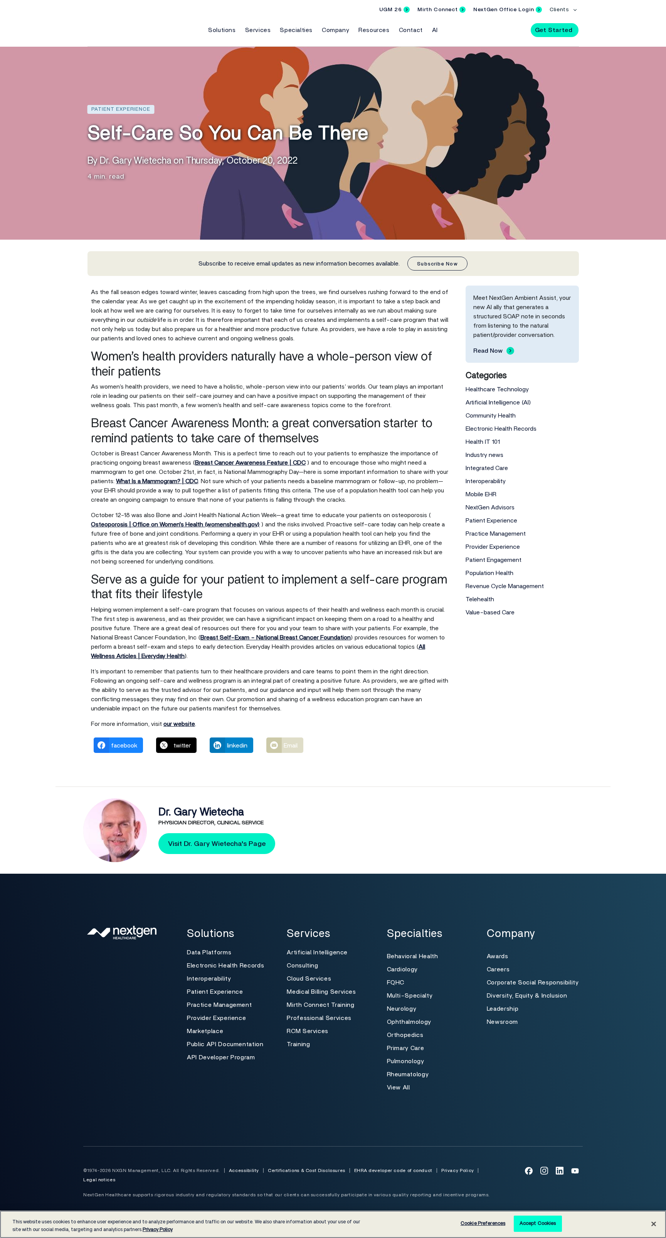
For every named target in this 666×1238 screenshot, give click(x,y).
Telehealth (480, 599)
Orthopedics (405, 1035)
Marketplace (205, 1031)
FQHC (396, 982)
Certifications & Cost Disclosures (306, 1170)
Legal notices (99, 1179)
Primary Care (405, 1048)
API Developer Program (221, 1057)
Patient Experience (491, 521)
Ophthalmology (409, 1022)
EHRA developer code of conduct (393, 1170)
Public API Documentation (225, 1044)
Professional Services (319, 1018)
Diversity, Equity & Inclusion (527, 996)
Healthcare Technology (497, 389)
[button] (518, 30)
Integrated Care (487, 468)
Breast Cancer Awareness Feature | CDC (250, 463)
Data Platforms (209, 952)
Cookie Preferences (483, 1223)
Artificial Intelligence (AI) (498, 402)
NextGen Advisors (490, 507)
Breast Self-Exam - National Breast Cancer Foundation (275, 637)
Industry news (484, 455)
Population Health (489, 573)
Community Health (491, 416)
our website (179, 724)
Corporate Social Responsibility (533, 982)
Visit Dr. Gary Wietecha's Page (217, 844)
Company (335, 30)
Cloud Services (309, 979)
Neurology (402, 1009)
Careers (498, 969)
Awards (497, 956)
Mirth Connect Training (320, 1005)
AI (435, 30)
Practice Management (496, 534)
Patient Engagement (493, 560)
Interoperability (486, 481)
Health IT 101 (483, 442)
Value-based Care (490, 612)
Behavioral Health (412, 956)
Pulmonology (405, 1061)
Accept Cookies (538, 1223)
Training (298, 1044)
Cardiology (402, 969)
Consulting (302, 965)
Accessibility (244, 1170)
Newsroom (502, 1022)
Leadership (502, 1009)
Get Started (554, 30)
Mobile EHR (481, 494)
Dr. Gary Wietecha (201, 812)
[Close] (653, 1223)
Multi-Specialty (410, 996)
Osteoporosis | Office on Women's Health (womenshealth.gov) (175, 524)
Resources (373, 30)
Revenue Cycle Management (505, 586)
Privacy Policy (457, 1170)
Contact (411, 30)
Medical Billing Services (321, 992)
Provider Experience (493, 547)
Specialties (296, 30)
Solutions (221, 30)
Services (258, 30)
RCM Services (307, 1031)
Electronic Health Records (501, 429)
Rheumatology (408, 1074)
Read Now (488, 351)
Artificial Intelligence (317, 952)
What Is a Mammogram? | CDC (157, 481)
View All (398, 1087)
